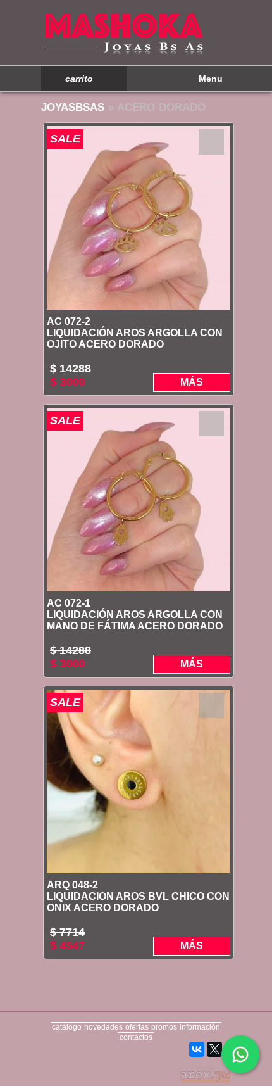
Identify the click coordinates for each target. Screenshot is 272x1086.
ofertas (137, 1027)
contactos (136, 1037)
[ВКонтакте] (196, 1049)
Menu (211, 78)
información (200, 1027)
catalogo (67, 1027)
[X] (214, 1049)
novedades (103, 1027)
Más (191, 382)
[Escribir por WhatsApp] (240, 1054)
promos (164, 1027)
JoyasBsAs (72, 107)
